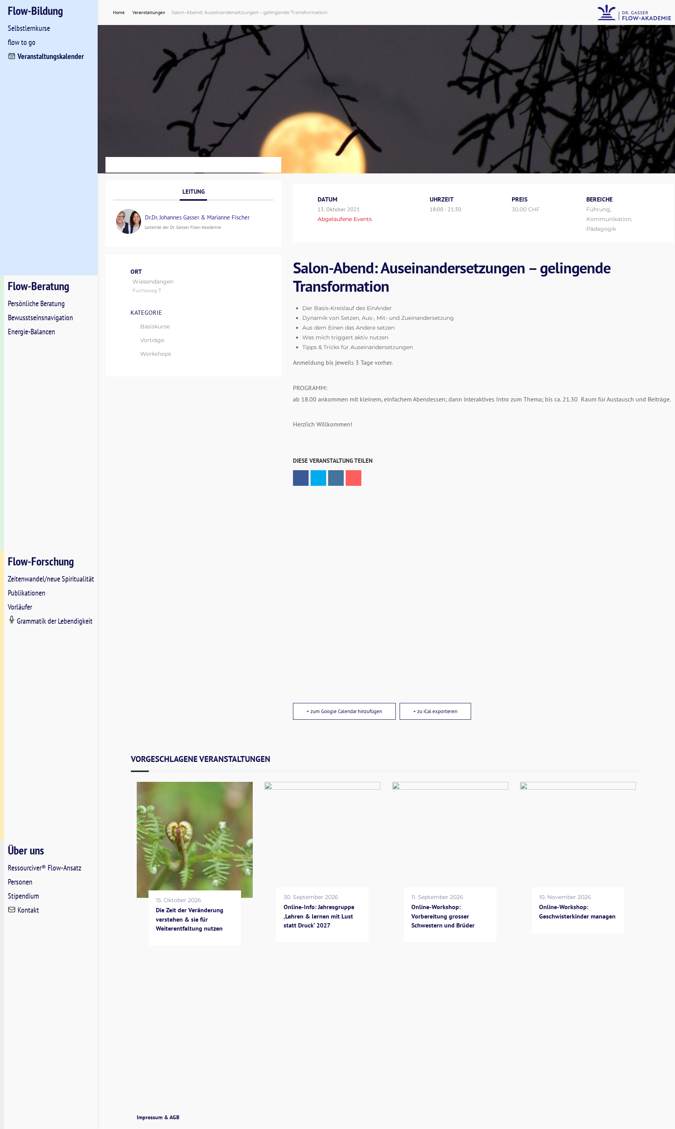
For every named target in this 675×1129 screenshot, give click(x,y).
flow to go (22, 42)
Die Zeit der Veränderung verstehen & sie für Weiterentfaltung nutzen (189, 919)
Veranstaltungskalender (51, 56)
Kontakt (28, 910)
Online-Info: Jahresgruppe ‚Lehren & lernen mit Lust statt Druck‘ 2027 (319, 916)
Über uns (26, 850)
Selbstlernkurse (29, 28)
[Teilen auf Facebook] (301, 478)
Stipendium (23, 896)
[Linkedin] (336, 478)
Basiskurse (155, 326)
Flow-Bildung (35, 10)
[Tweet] (318, 478)
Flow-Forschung (41, 561)
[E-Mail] (353, 478)
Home (119, 12)
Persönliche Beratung (36, 303)
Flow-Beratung (38, 285)
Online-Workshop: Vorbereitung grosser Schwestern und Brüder (443, 916)
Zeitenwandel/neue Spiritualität (51, 579)
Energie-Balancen (31, 331)
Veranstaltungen (148, 12)
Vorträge (152, 340)
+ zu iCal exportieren (435, 711)
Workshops (155, 353)
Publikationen (26, 593)
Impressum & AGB (158, 1117)
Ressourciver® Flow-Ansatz (44, 868)
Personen (20, 882)
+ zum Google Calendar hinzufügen (344, 711)
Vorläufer (20, 607)
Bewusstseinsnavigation (40, 317)
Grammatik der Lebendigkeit (55, 621)
